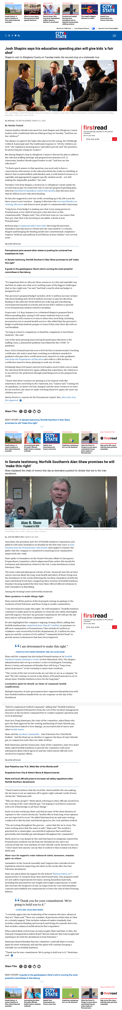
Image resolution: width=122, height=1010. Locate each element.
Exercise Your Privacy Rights (108, 28)
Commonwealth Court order (32, 225)
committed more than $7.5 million (43, 625)
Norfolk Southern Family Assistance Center (38, 658)
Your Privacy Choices (81, 28)
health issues (17, 729)
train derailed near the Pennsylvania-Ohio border (39, 546)
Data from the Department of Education (24, 359)
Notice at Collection (64, 28)
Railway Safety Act (62, 873)
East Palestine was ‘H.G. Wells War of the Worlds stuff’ (32, 766)
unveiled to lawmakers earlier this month (34, 190)
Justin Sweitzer (16, 537)
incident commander (29, 734)
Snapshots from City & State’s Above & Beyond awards (32, 772)
